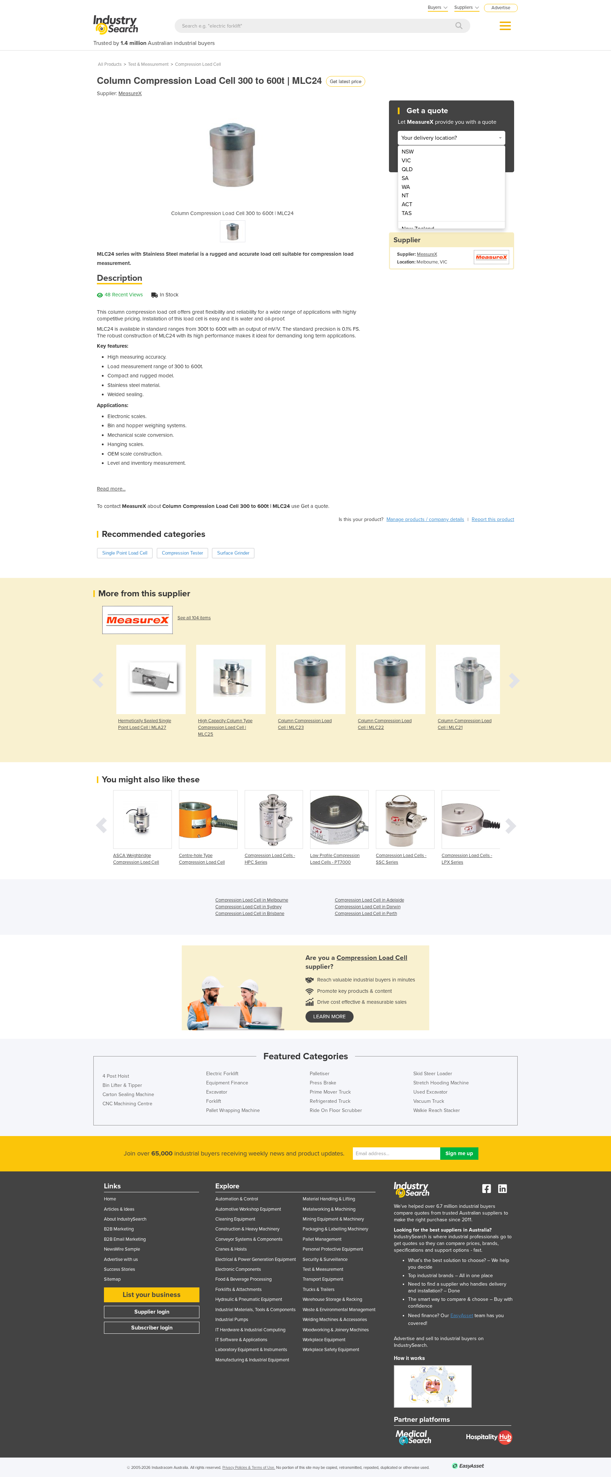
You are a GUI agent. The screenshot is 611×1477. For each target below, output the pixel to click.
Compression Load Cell (198, 64)
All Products (110, 64)
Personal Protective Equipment (333, 1249)
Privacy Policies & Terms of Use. (248, 1467)
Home (110, 1199)
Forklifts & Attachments (238, 1289)
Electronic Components (238, 1269)
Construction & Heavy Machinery (247, 1229)
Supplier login (151, 1311)
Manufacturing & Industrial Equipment (252, 1360)
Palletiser (320, 1074)
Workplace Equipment (324, 1340)
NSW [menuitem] (408, 151)
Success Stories (119, 1269)
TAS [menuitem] (407, 213)
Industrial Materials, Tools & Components (255, 1310)
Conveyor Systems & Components (249, 1239)
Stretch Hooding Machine (441, 1083)
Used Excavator (430, 1092)
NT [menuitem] (405, 195)
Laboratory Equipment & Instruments (251, 1350)
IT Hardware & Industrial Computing (250, 1330)
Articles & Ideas (119, 1209)
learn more (329, 1016)
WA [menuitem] (406, 187)
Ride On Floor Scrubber (336, 1110)
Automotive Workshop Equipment (248, 1209)
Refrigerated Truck (330, 1101)
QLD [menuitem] (407, 169)
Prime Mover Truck (330, 1092)
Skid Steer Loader (432, 1074)
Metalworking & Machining (329, 1209)
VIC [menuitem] (406, 160)
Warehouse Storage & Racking (332, 1299)
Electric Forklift (222, 1074)
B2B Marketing (119, 1229)
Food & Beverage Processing (243, 1279)
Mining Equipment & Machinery (333, 1219)
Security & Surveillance (325, 1259)
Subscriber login (152, 1327)
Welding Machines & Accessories (335, 1319)
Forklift (213, 1101)
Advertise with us (121, 1259)
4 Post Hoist (116, 1076)
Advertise (500, 8)
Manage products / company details (425, 519)
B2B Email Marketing (125, 1239)
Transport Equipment (323, 1279)
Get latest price (345, 81)
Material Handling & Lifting (329, 1199)
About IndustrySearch (125, 1219)
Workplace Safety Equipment (331, 1350)
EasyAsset (461, 1316)
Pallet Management (322, 1239)
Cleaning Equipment (235, 1219)
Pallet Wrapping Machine (233, 1110)
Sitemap (112, 1279)
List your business (152, 1295)
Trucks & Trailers (318, 1289)
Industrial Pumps (231, 1319)
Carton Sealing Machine (128, 1094)
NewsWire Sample (122, 1249)
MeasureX (130, 93)
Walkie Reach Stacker (436, 1110)
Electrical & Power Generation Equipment (255, 1259)
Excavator (216, 1092)
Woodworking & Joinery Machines (336, 1330)
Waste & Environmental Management (339, 1310)
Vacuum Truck (428, 1101)
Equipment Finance (227, 1083)
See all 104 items (194, 618)
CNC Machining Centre (127, 1104)
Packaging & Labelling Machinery (335, 1229)
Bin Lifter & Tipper (122, 1085)
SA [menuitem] (405, 178)
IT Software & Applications (241, 1340)
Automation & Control (236, 1199)
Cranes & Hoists (231, 1249)
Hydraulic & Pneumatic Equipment (248, 1299)
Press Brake (323, 1083)
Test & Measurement (148, 64)
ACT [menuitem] (407, 204)
